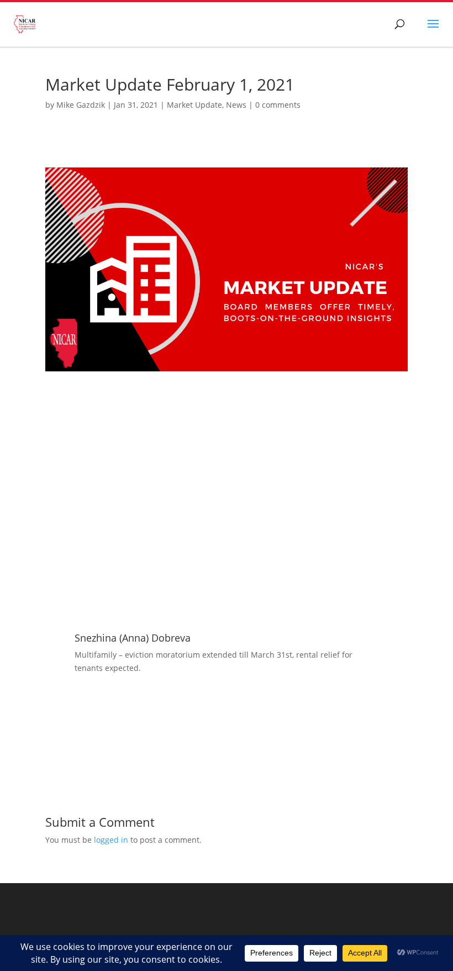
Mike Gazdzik (80, 104)
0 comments (278, 104)
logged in (111, 839)
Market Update (194, 104)
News (236, 104)
